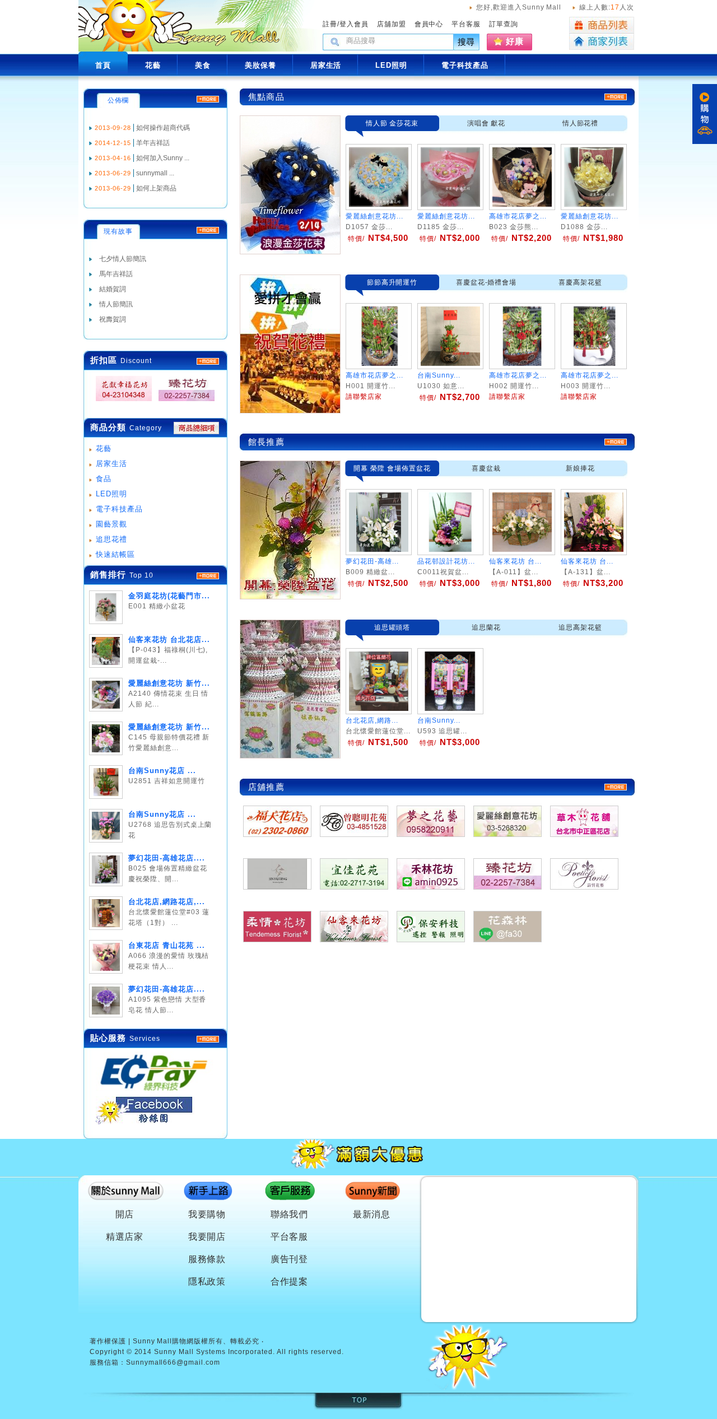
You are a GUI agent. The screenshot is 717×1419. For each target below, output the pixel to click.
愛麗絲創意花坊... (374, 216)
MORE (208, 361)
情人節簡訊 (116, 304)
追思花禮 (111, 539)
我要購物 (207, 1214)
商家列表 (601, 42)
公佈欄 (118, 100)
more (208, 576)
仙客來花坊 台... (515, 561)
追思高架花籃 (580, 627)
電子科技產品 (119, 509)
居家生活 (111, 463)
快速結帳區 (115, 554)
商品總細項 (196, 428)
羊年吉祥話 (153, 143)
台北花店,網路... (372, 720)
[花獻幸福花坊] (120, 401)
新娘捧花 (580, 468)
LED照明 (111, 494)
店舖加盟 (391, 24)
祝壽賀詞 (112, 319)
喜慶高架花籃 (580, 282)
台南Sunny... (438, 720)
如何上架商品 (156, 188)
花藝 (103, 448)
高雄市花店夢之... (518, 216)
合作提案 (290, 1281)
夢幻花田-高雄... (372, 561)
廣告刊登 (290, 1259)
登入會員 (354, 24)
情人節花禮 (580, 123)
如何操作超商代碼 (163, 128)
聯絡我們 (290, 1214)
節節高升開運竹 (392, 282)
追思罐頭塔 (392, 627)
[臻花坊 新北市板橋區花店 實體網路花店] (183, 401)
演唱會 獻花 (486, 123)
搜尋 (467, 41)
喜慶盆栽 (486, 468)
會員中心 (429, 24)
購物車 (704, 114)
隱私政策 (207, 1281)
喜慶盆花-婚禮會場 (486, 282)
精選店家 (125, 1236)
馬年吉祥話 (116, 274)
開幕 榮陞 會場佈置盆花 (392, 468)
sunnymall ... (155, 173)
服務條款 (207, 1259)
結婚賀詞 (112, 289)
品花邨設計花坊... (446, 561)
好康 (515, 41)
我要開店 (207, 1236)
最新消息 (372, 1214)
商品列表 (601, 25)
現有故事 (118, 231)
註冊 (330, 24)
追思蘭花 (486, 627)
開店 (124, 1214)
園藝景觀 (111, 524)
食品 (103, 478)
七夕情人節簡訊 (122, 259)
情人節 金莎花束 (392, 123)
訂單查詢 (503, 24)
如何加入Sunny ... (162, 158)
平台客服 (466, 24)
